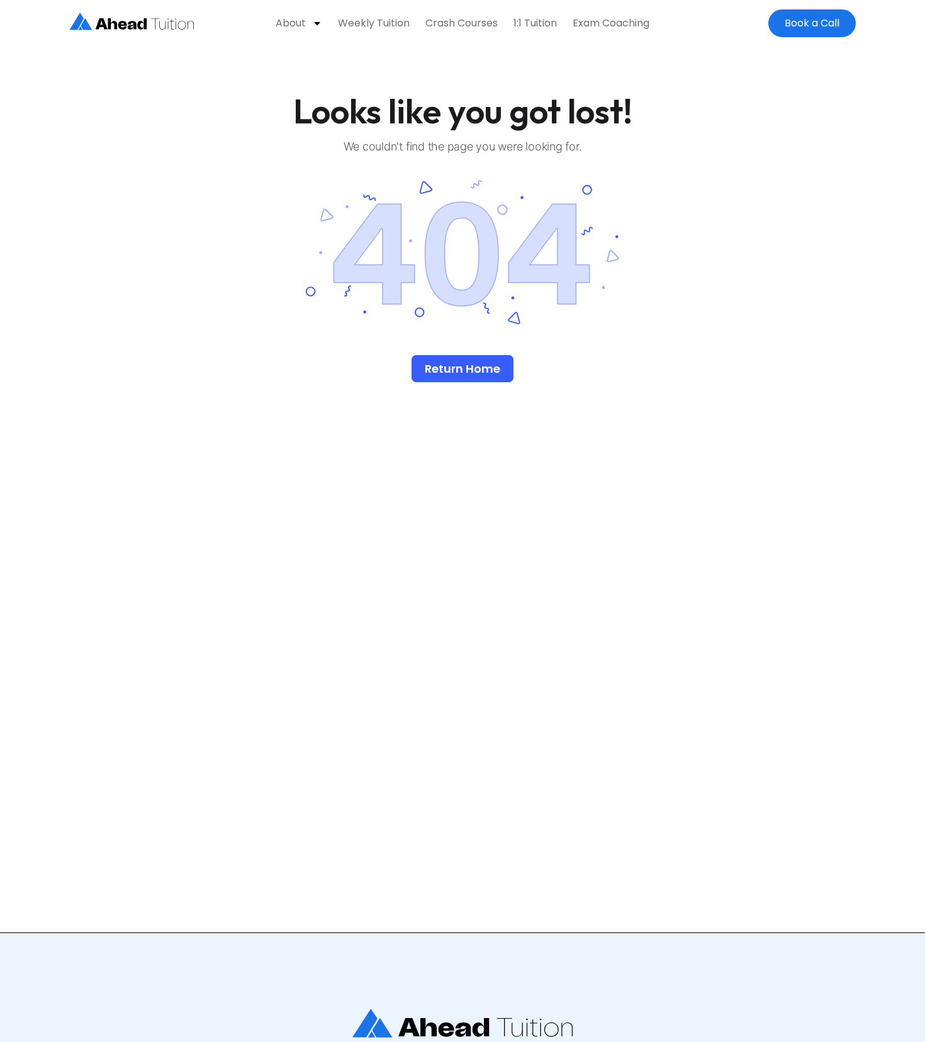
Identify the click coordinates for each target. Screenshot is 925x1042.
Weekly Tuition (374, 23)
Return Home (462, 369)
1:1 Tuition (535, 23)
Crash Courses (461, 23)
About (291, 23)
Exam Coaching (611, 23)
